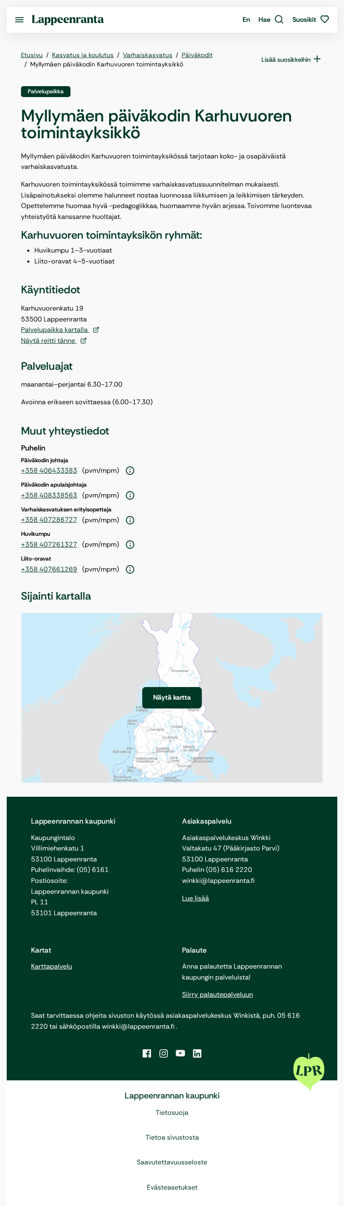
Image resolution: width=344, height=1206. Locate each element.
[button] (271, 19)
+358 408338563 (49, 495)
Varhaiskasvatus (147, 55)
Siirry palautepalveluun (217, 994)
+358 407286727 (49, 519)
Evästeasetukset (172, 1187)
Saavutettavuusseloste (172, 1162)
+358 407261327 (49, 544)
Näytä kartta (172, 697)
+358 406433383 (49, 470)
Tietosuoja (172, 1112)
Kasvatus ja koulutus (83, 55)
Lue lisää (195, 898)
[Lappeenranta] (68, 20)
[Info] (130, 471)
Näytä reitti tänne (49, 340)
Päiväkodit (197, 55)
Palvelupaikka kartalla (55, 329)
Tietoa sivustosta (172, 1137)
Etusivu (32, 55)
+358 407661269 (49, 569)
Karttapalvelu (51, 966)
